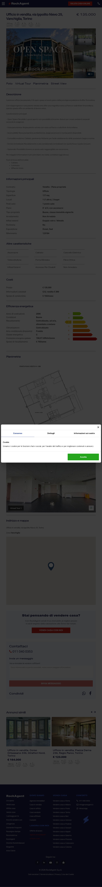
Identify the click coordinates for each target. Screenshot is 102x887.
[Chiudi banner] (98, 427)
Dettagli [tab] (51, 433)
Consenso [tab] (17, 433)
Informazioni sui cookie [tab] (84, 433)
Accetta (83, 457)
